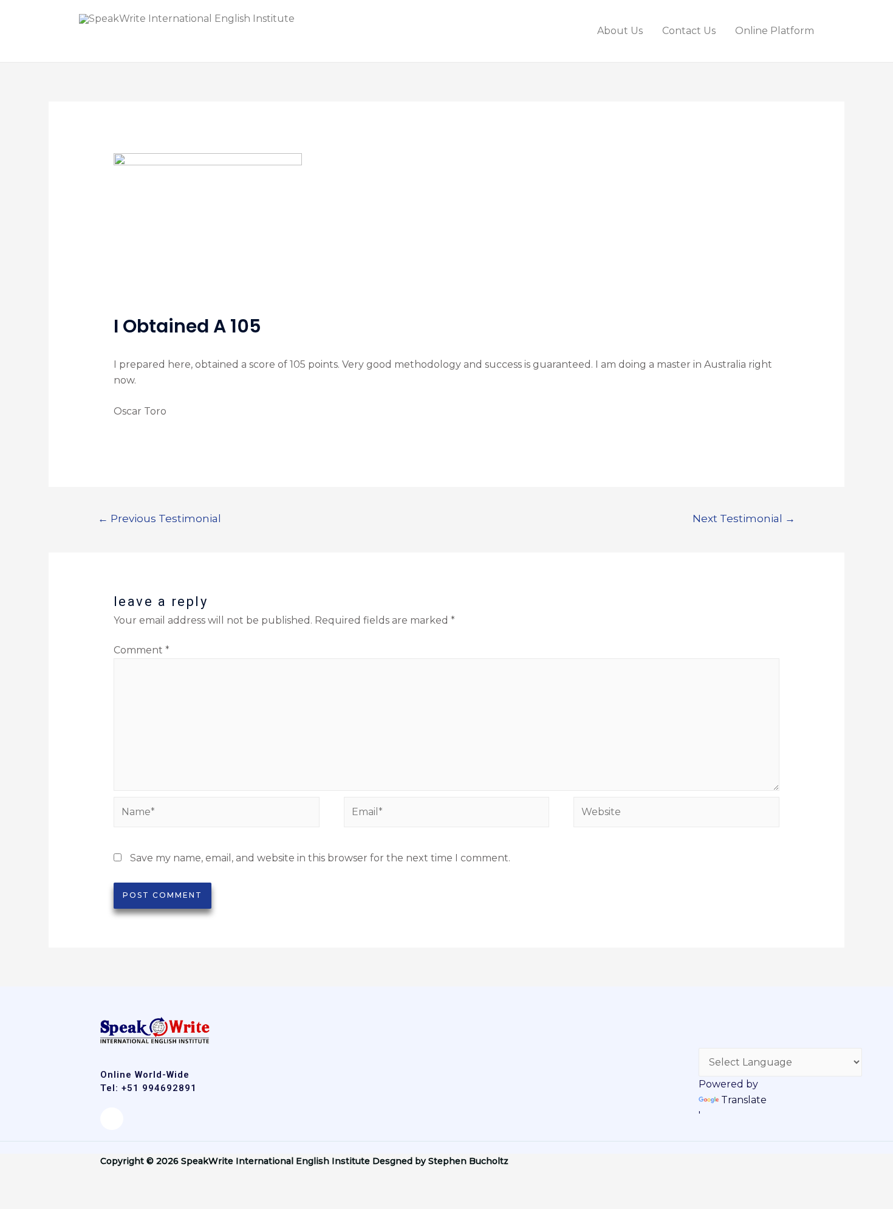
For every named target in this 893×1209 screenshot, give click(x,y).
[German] (734, 1023)
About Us (620, 30)
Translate (744, 1100)
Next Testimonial (744, 518)
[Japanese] (720, 1038)
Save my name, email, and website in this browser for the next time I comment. (320, 858)
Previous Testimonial (159, 518)
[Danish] (705, 1038)
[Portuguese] (763, 1023)
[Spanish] (720, 1023)
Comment (141, 650)
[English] (705, 1023)
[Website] (676, 814)
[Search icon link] (840, 31)
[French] (749, 1023)
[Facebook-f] (111, 1119)
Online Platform (774, 30)
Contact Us (689, 30)
